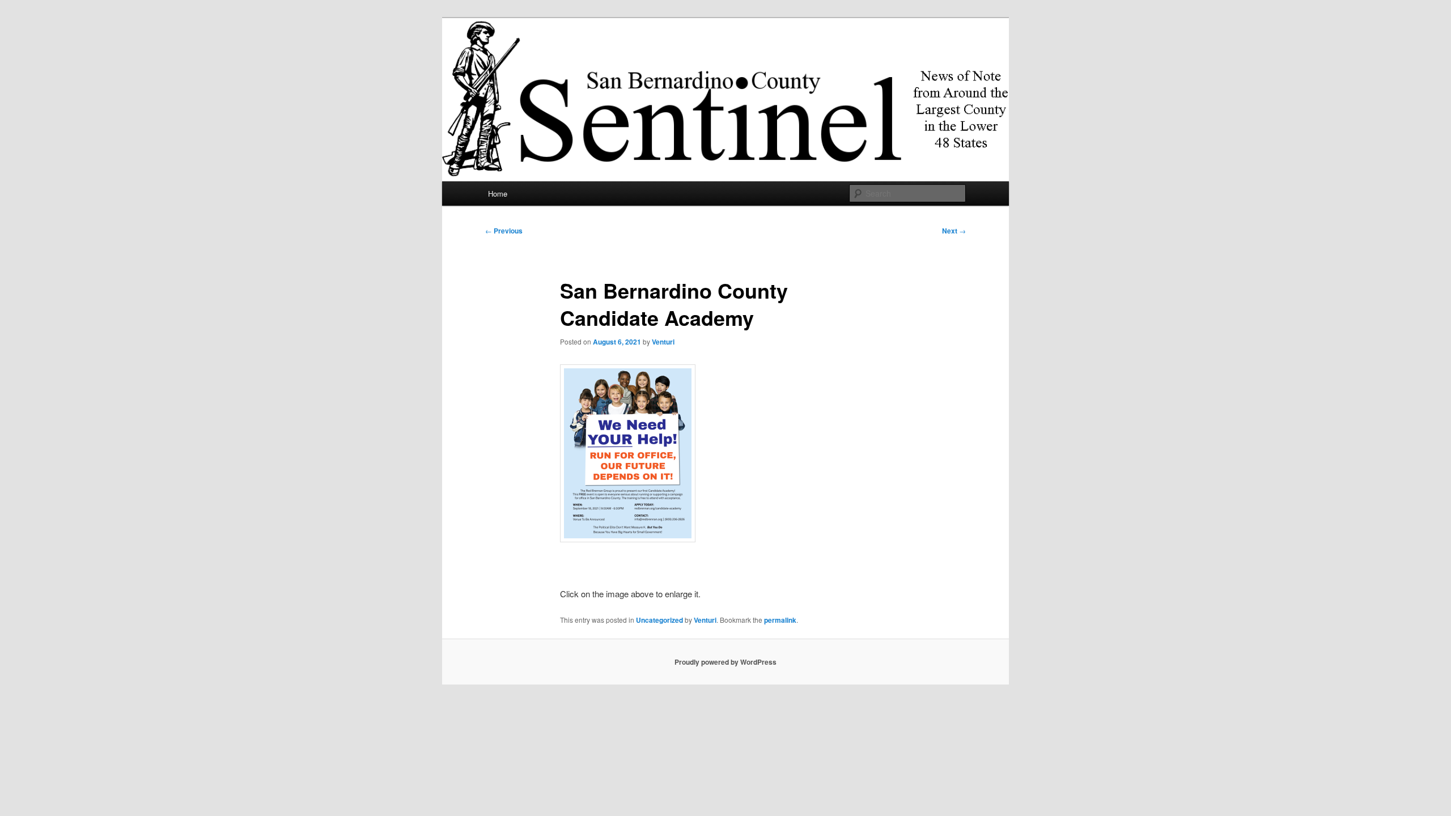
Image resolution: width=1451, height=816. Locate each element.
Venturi (663, 342)
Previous (504, 231)
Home (497, 193)
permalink (780, 620)
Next (954, 231)
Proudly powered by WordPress (725, 662)
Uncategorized (659, 620)
